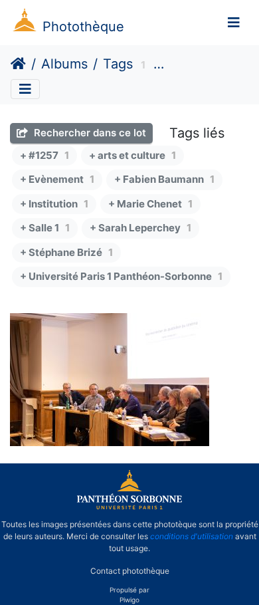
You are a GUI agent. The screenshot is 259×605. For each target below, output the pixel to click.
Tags (118, 64)
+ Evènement (57, 179)
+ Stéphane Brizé (66, 252)
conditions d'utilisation (191, 536)
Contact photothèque (129, 571)
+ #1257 (44, 155)
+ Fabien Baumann (164, 179)
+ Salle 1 (45, 227)
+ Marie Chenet (150, 203)
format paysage (202, 65)
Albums (64, 64)
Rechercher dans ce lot (88, 132)
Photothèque (83, 27)
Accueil (18, 64)
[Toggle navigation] (233, 23)
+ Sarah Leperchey (140, 227)
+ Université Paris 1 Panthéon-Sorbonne (121, 276)
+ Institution (54, 203)
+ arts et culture (132, 155)
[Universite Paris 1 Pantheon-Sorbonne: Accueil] (129, 507)
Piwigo (129, 600)
